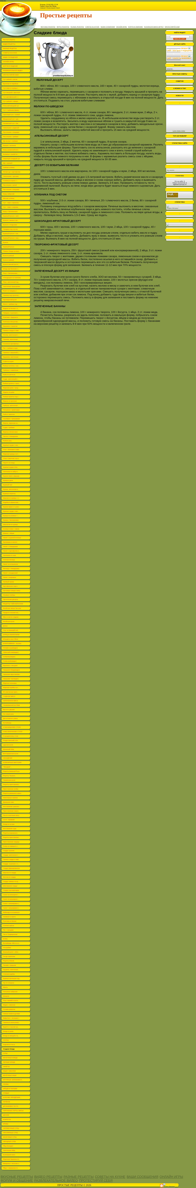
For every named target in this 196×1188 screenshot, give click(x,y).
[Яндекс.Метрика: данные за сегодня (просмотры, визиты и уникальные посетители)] (172, 207)
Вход (58, 8)
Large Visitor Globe (179, 131)
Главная (42, 8)
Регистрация (51, 8)
